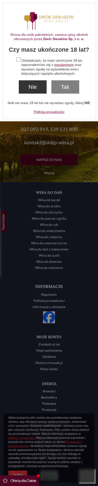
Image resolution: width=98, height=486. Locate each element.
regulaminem (64, 65)
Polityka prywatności (49, 112)
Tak (65, 87)
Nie (33, 87)
